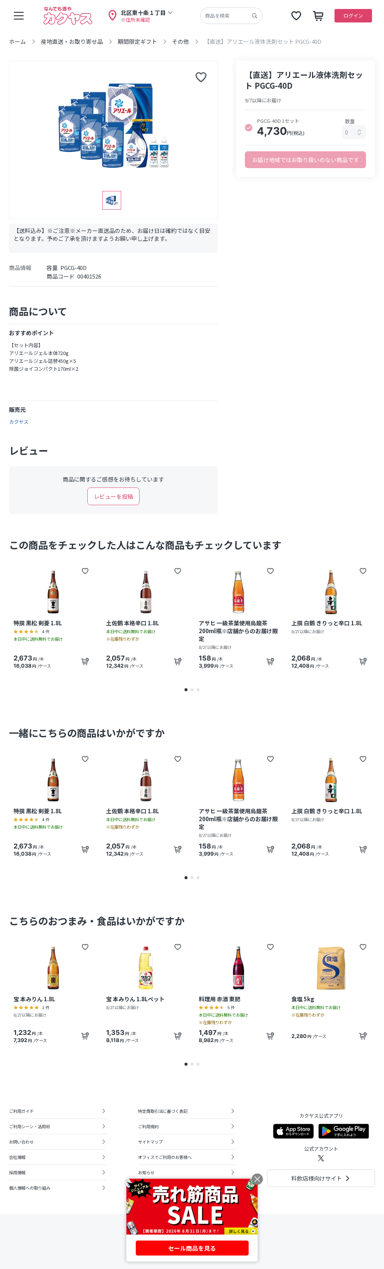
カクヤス (18, 421)
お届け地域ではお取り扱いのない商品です (305, 160)
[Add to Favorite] (85, 571)
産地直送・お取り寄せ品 (72, 41)
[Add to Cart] (85, 661)
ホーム (17, 41)
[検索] (254, 15)
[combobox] (354, 132)
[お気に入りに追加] (201, 77)
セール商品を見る (192, 1248)
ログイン (353, 15)
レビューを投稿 (113, 496)
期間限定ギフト (137, 41)
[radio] (248, 127)
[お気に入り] (296, 15)
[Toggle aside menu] (19, 16)
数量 (350, 121)
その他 (180, 41)
